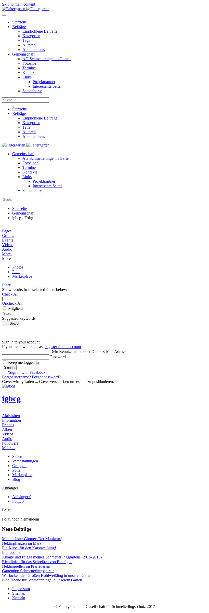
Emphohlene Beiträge (39, 31)
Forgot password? (46, 377)
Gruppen (19, 465)
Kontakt (18, 598)
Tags (26, 40)
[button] (104, 254)
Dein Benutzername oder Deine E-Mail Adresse (88, 351)
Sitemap (18, 593)
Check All (10, 294)
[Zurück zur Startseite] (25, 9)
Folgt (18, 501)
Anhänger (21, 497)
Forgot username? (16, 377)
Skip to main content (18, 4)
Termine (29, 68)
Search (13, 323)
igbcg (11, 398)
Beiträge (19, 26)
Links (27, 77)
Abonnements (33, 49)
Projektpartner (44, 81)
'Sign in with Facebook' (25, 372)
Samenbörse (32, 91)
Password (58, 357)
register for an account (63, 346)
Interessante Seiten (47, 86)
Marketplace (22, 475)
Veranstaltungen (25, 461)
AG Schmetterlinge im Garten (46, 59)
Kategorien (31, 36)
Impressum (21, 589)
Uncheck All (12, 303)
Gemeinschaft (23, 54)
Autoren (29, 45)
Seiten (17, 456)
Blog (16, 479)
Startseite (19, 22)
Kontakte (29, 72)
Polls (16, 470)
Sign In (9, 367)
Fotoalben (30, 63)
